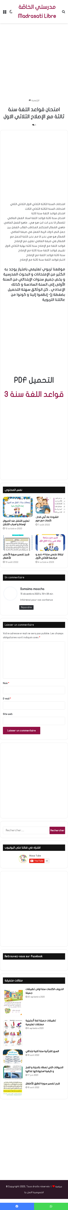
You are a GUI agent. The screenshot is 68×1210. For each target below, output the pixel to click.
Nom (6, 683)
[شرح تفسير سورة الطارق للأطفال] (13, 1088)
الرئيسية (35, 100)
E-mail (7, 698)
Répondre (26, 607)
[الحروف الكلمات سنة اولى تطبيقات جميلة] (13, 1001)
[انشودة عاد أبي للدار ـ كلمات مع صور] (50, 505)
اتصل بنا (28, 1192)
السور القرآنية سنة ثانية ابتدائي (42, 1051)
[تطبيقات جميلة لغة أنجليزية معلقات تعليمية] (13, 1033)
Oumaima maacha (32, 589)
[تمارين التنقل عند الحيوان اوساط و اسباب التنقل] (18, 507)
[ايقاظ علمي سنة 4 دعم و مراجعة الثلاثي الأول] (50, 542)
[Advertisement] (34, 61)
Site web (8, 714)
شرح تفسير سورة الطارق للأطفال (43, 1083)
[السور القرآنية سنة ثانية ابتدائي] (13, 1056)
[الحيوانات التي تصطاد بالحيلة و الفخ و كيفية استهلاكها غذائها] (13, 1072)
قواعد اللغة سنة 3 (34, 394)
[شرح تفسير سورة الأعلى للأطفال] (18, 542)
